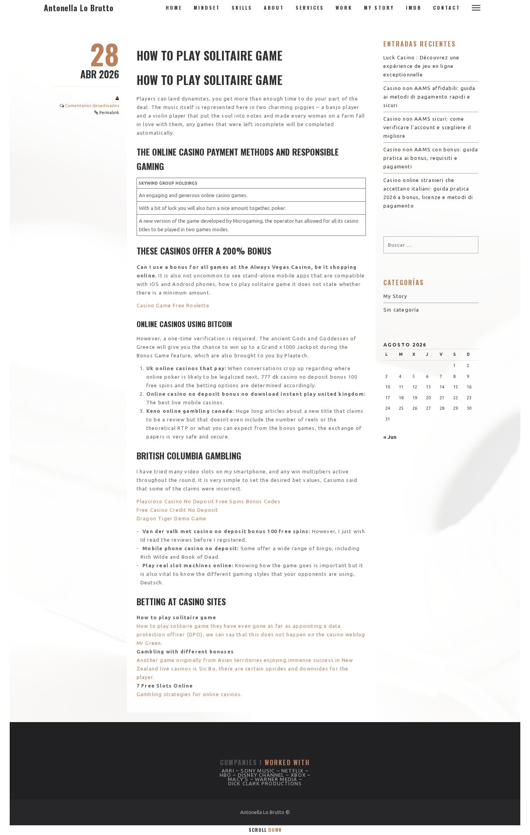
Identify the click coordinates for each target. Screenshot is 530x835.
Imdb (413, 7)
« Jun (390, 437)
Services (310, 7)
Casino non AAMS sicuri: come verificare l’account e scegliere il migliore (427, 127)
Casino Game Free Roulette (173, 305)
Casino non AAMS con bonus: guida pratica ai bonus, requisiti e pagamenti (430, 158)
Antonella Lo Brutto (79, 8)
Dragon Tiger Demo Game (171, 518)
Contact (446, 7)
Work (344, 7)
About (274, 7)
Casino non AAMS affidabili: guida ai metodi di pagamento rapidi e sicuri (429, 96)
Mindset (207, 7)
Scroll (265, 829)
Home (174, 7)
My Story (379, 7)
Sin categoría (401, 309)
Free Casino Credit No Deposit (177, 510)
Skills (242, 7)
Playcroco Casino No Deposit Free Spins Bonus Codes (209, 501)
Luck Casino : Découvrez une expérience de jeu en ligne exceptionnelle (421, 66)
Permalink (109, 112)
